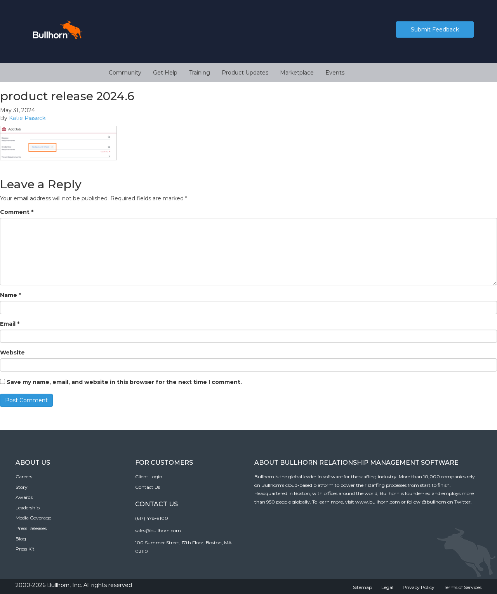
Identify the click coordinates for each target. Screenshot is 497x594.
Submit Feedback (435, 29)
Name (10, 295)
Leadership (28, 508)
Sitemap (362, 587)
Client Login (148, 476)
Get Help (165, 72)
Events (334, 72)
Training (199, 72)
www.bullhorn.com (377, 502)
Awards (24, 497)
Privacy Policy (418, 587)
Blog (21, 539)
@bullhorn (434, 502)
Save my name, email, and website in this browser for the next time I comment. (124, 382)
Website (12, 352)
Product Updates (245, 72)
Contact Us (147, 487)
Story (22, 487)
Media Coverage (33, 518)
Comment (16, 211)
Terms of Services (462, 587)
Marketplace (297, 72)
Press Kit (25, 549)
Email (9, 323)
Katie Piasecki (28, 118)
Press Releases (31, 528)
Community (125, 72)
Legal (387, 587)
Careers (24, 476)
